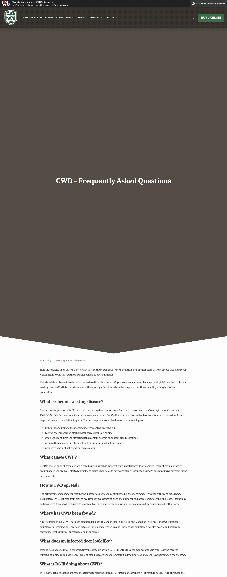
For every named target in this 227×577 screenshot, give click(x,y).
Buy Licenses (211, 17)
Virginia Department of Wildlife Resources (33, 2)
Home (41, 360)
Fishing (59, 17)
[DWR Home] (10, 17)
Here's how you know (58, 5)
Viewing (81, 17)
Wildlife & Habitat (32, 17)
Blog (49, 360)
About (115, 17)
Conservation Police (99, 17)
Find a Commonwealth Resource (210, 3)
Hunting (49, 17)
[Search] (192, 18)
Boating (70, 17)
